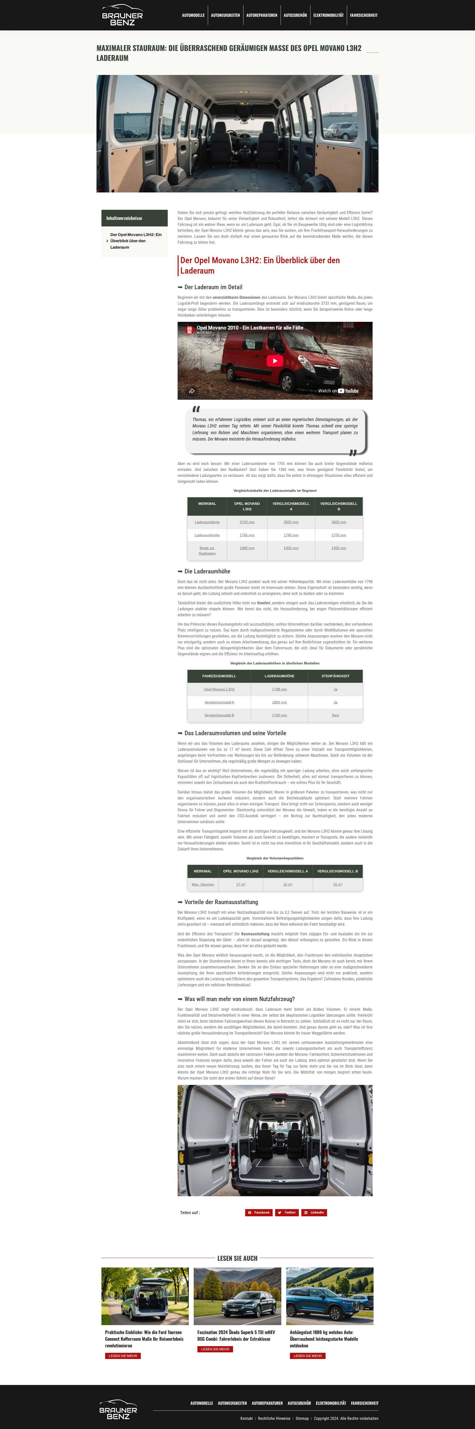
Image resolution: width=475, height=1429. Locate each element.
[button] (160, 218)
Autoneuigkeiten (225, 15)
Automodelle (193, 15)
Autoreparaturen (261, 15)
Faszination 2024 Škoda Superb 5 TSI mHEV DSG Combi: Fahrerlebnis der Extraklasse (236, 1335)
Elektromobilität (328, 15)
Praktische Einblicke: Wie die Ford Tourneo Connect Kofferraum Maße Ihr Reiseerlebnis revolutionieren (144, 1339)
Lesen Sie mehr (123, 1356)
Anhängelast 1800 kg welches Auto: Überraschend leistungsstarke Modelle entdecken (324, 1339)
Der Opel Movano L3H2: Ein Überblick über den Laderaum (136, 241)
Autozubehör (295, 15)
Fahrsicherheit (364, 15)
